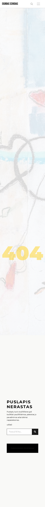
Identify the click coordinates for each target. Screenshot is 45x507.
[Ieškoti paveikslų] (32, 3)
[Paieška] (35, 432)
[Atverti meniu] (38, 4)
